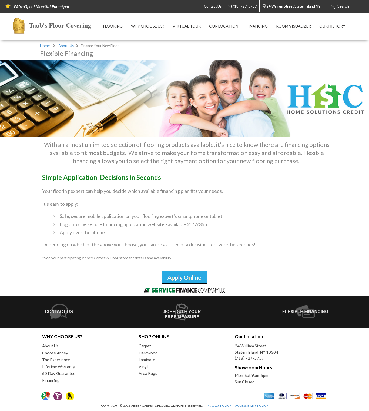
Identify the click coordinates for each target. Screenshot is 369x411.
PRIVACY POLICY (219, 405)
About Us (66, 46)
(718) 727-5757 (249, 358)
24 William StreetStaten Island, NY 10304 (256, 348)
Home (45, 46)
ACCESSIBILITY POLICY (251, 405)
